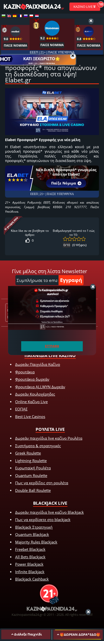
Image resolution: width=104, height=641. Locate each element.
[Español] (14, 16)
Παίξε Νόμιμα (63, 183)
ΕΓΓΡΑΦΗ (52, 346)
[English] (9, 16)
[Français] (20, 16)
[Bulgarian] (3, 16)
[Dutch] (37, 16)
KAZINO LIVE (83, 6)
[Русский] (26, 16)
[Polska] (31, 16)
